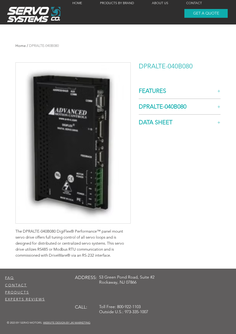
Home (20, 45)
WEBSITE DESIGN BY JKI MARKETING (66, 322)
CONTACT (16, 285)
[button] (206, 13)
